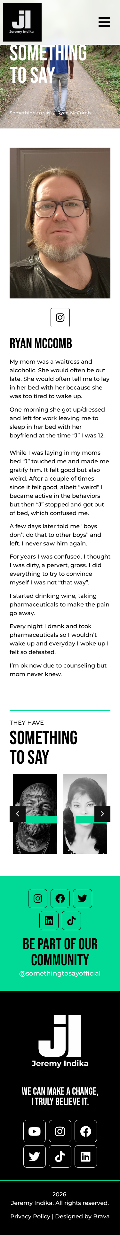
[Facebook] (60, 898)
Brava (101, 1216)
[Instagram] (37, 898)
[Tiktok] (71, 920)
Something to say (30, 113)
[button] (102, 814)
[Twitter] (82, 898)
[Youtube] (34, 1131)
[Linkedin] (49, 920)
